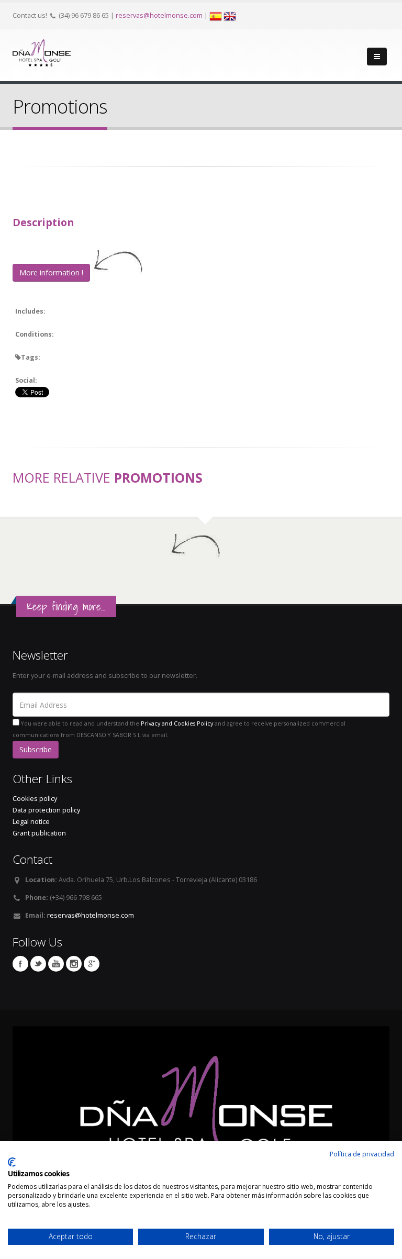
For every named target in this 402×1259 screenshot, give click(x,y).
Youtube (56, 964)
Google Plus (91, 964)
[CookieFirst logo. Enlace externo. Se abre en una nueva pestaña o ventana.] (12, 1162)
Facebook (20, 964)
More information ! (51, 272)
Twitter (38, 964)
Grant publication (39, 833)
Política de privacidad (362, 1154)
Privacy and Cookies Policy (177, 723)
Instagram (74, 964)
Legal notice (31, 821)
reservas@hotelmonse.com (159, 15)
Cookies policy (35, 798)
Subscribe (35, 749)
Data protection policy (46, 810)
